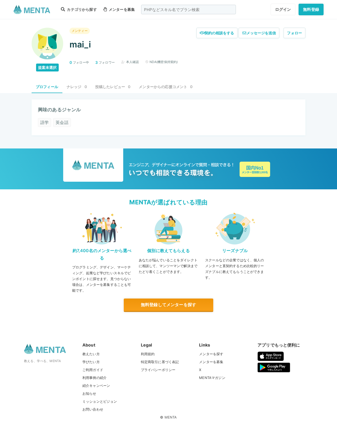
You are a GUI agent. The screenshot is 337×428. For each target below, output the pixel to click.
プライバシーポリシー (158, 370)
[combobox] (188, 9)
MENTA (171, 417)
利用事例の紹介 (94, 378)
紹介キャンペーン (96, 385)
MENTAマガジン (212, 378)
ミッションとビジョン (99, 401)
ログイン (283, 9)
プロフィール (47, 86)
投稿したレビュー (113, 86)
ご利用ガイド (92, 370)
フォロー (294, 33)
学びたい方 (91, 362)
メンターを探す (211, 354)
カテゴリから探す (81, 9)
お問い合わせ (92, 409)
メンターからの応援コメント (165, 86)
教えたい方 (91, 354)
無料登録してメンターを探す (168, 304)
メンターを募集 (121, 9)
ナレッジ (77, 86)
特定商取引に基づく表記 (160, 362)
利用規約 (148, 354)
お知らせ (89, 393)
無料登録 (311, 9)
